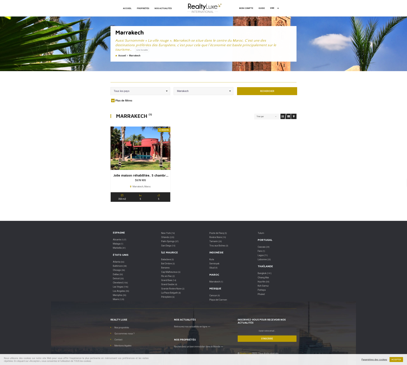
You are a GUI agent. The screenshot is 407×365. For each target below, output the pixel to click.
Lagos (263, 255)
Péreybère (168, 297)
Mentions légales (122, 345)
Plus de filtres (123, 100)
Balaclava (167, 259)
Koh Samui (263, 286)
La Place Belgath (171, 292)
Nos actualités (163, 8)
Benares (165, 267)
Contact (118, 339)
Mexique (215, 288)
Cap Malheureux (170, 272)
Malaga (118, 243)
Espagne (119, 232)
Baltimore (120, 266)
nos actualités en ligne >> (197, 326)
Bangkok (265, 273)
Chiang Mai (263, 277)
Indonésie (216, 252)
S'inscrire (267, 338)
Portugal (265, 239)
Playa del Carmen (218, 299)
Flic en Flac (168, 276)
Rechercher (267, 91)
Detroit (118, 278)
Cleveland (120, 282)
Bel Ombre (168, 263)
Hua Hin (263, 281)
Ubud (213, 267)
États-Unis (120, 254)
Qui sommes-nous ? (124, 333)
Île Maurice (169, 252)
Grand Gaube (169, 284)
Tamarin (215, 241)
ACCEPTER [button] (396, 359)
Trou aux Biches (218, 245)
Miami (118, 299)
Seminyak (214, 263)
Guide (262, 8)
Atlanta (118, 262)
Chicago (119, 270)
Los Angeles (121, 291)
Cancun (214, 295)
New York (168, 233)
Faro (261, 251)
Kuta (211, 259)
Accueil (127, 8)
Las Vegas (120, 286)
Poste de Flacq (218, 233)
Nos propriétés (121, 327)
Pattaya (262, 290)
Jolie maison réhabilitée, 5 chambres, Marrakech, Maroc (141, 175)
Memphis (119, 295)
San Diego (168, 245)
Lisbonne (264, 259)
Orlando (167, 237)
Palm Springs (170, 241)
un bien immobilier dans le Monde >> (205, 346)
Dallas (118, 274)
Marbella (119, 248)
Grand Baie (168, 280)
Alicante (119, 239)
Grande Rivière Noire (172, 288)
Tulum (261, 233)
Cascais (263, 247)
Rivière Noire (217, 237)
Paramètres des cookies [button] (374, 359)
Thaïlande (265, 266)
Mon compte (246, 8)
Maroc (214, 274)
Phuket (261, 294)
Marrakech (216, 281)
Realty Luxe (246, 353)
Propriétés (143, 8)
